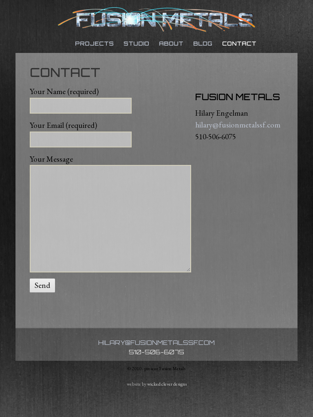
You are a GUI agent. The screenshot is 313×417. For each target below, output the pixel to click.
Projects (94, 43)
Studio (136, 43)
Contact (239, 43)
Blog (202, 43)
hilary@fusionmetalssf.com (237, 125)
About (171, 43)
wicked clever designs (167, 384)
